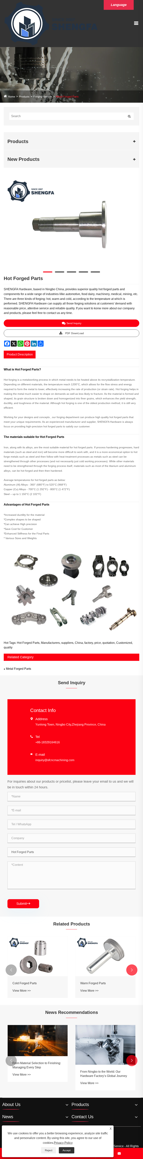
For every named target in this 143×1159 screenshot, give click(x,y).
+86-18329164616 (47, 742)
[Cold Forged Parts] (38, 956)
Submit (23, 903)
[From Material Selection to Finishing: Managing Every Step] (38, 1040)
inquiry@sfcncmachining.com (54, 760)
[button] (11, 970)
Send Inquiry (73, 323)
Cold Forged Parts (24, 983)
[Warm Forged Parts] (105, 956)
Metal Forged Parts (67, 96)
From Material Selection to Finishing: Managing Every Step (36, 1065)
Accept (67, 1150)
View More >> (21, 990)
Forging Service (42, 96)
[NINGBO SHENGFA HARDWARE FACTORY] (51, 23)
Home (11, 96)
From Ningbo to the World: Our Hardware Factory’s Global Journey (103, 1073)
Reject (48, 1150)
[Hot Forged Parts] (71, 222)
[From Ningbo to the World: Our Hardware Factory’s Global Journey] (105, 1045)
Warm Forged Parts (93, 983)
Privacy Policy (63, 1142)
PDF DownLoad (74, 333)
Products (24, 96)
